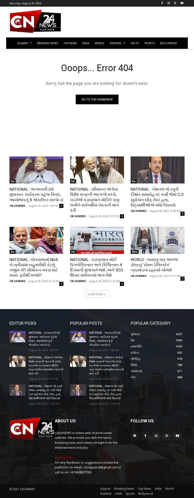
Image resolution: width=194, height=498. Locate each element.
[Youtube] (182, 3)
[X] (175, 3)
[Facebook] (162, 3)
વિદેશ (134, 251)
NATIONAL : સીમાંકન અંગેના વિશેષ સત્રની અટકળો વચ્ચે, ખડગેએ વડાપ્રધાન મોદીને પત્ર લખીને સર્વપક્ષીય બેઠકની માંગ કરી (95, 199)
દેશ (12, 181)
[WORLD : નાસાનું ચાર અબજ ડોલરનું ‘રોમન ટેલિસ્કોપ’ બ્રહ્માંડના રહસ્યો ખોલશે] (158, 240)
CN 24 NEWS (17, 205)
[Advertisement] (129, 23)
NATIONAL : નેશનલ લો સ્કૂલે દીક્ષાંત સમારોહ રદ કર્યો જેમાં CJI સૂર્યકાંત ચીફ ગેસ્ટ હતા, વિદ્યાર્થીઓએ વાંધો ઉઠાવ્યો (157, 197)
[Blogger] (135, 436)
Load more (95, 294)
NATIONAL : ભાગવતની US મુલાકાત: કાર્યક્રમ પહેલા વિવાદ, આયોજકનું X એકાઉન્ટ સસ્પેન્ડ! (36, 194)
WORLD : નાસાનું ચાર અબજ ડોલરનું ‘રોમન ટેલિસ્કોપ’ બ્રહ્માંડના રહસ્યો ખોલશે (154, 264)
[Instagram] (169, 3)
